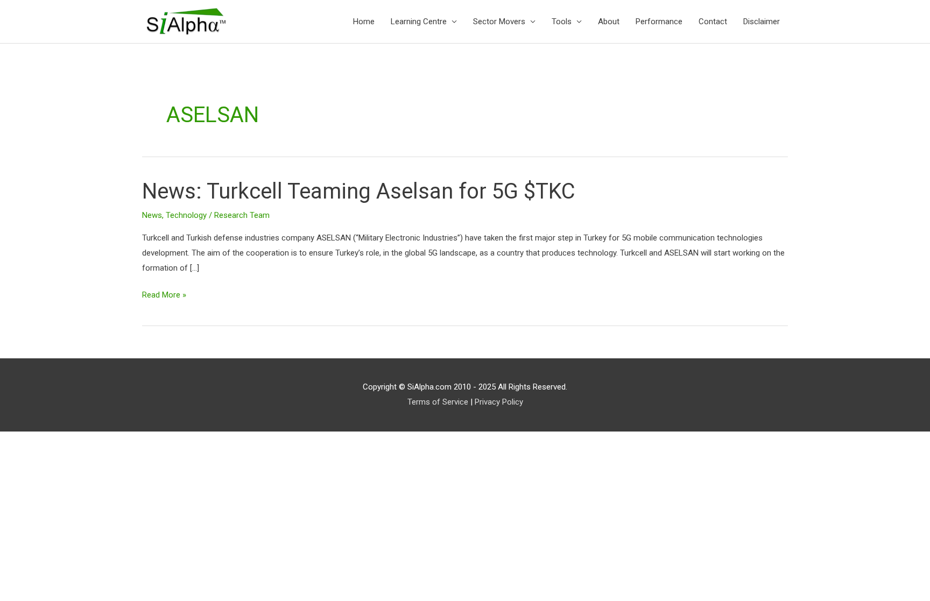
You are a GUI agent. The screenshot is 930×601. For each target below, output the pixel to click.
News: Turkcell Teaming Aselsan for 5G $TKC (358, 191)
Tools (562, 21)
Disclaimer (761, 21)
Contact (713, 21)
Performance (659, 21)
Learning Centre (419, 21)
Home (364, 21)
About (608, 21)
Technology (186, 215)
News (152, 215)
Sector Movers (499, 21)
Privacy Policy (499, 402)
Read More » (164, 294)
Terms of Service (437, 402)
